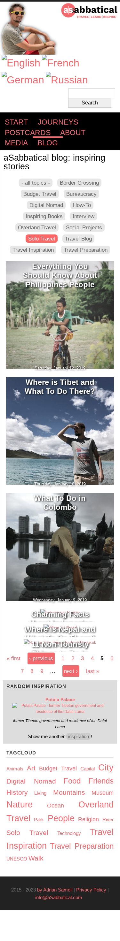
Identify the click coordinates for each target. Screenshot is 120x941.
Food (72, 781)
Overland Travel (37, 227)
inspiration (78, 736)
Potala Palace (60, 699)
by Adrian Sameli (54, 889)
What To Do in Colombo (60, 503)
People (61, 818)
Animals (14, 768)
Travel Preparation (86, 250)
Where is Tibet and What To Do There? (60, 387)
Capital (87, 768)
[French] (60, 63)
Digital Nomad (46, 205)
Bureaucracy (81, 194)
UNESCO (16, 858)
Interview (83, 216)
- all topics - (35, 183)
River (108, 819)
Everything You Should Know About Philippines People (60, 275)
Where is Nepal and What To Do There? (59, 634)
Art (31, 768)
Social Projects (84, 227)
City (106, 767)
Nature (19, 804)
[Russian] (67, 80)
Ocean (55, 805)
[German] (23, 80)
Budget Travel (39, 194)
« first (13, 658)
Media (16, 143)
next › (71, 671)
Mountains (69, 792)
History (17, 792)
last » (92, 671)
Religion (88, 819)
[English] (21, 63)
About (72, 133)
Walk (36, 858)
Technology (69, 833)
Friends (101, 781)
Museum (103, 793)
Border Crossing (79, 183)
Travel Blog (78, 238)
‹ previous (41, 658)
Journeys (58, 122)
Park (39, 819)
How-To (82, 205)
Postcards (28, 133)
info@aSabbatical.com (60, 897)
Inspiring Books (44, 216)
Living (40, 793)
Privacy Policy (91, 889)
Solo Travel (41, 238)
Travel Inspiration (33, 250)
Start (16, 122)
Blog (47, 143)
